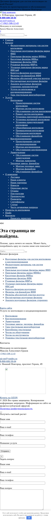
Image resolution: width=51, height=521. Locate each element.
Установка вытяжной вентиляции (33, 119)
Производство (17, 196)
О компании (11, 174)
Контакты (10, 215)
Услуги (8, 97)
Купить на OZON (9, 397)
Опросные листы (19, 188)
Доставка (15, 177)
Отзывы (14, 190)
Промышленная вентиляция (30, 130)
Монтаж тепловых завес (28, 166)
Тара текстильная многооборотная (27, 94)
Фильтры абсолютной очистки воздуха (30, 78)
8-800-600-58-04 (8, 361)
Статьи (14, 204)
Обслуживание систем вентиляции (33, 111)
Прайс (8, 212)
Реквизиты (15, 199)
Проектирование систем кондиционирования (28, 142)
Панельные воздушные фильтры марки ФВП (27, 270)
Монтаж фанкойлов (26, 169)
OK (29, 518)
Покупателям (17, 193)
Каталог (9, 42)
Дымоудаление (17, 152)
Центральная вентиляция (28, 133)
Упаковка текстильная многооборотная (25, 337)
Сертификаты (17, 201)
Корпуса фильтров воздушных (25, 73)
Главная (9, 40)
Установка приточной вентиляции (33, 116)
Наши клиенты (18, 179)
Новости (14, 185)
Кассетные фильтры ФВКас (24, 59)
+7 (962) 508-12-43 (9, 23)
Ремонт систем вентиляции (29, 114)
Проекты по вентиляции (17, 210)
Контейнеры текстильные (18, 329)
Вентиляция (16, 100)
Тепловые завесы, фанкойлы (24, 163)
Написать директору (20, 218)
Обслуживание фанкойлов (29, 136)
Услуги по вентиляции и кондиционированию (22, 90)
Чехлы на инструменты (17, 335)
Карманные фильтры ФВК (23, 62)
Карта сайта (6, 308)
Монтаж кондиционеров (28, 147)
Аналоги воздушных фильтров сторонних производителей (25, 85)
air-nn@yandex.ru (8, 358)
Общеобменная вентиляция (29, 127)
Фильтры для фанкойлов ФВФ (25, 75)
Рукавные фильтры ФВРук (23, 64)
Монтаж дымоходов (26, 160)
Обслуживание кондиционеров (31, 149)
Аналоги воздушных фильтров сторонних (26, 300)
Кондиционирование (21, 138)
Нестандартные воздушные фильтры (28, 81)
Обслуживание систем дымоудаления (27, 156)
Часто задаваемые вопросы (24, 207)
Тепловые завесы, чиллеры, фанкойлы (24, 324)
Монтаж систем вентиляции (30, 108)
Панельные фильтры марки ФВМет (28, 56)
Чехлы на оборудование (17, 332)
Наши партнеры (18, 182)
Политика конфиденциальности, (16, 408)
